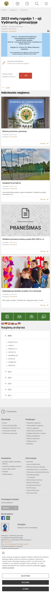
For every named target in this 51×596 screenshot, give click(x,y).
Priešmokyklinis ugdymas (35, 425)
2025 (10, 372)
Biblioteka (30, 444)
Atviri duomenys (32, 493)
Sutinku (25, 589)
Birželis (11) (12, 349)
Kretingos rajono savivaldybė (27, 527)
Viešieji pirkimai (7, 474)
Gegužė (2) (12, 352)
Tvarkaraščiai (11, 411)
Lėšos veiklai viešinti (9, 469)
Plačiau (43, 143)
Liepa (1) (11, 345)
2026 (10, 336)
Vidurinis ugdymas (33, 428)
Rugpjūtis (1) (13, 342)
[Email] (8, 518)
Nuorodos (30, 462)
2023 (10, 384)
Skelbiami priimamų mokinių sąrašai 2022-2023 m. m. (23, 239)
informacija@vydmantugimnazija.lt (16, 544)
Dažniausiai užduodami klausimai (38, 472)
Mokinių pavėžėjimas (33, 436)
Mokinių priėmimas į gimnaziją (14, 131)
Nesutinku (25, 582)
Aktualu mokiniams (33, 482)
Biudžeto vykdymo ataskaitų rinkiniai (11, 463)
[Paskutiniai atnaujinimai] (27, 3)
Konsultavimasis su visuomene (37, 469)
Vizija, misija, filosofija (9, 425)
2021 (10, 395)
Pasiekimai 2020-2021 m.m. (11, 428)
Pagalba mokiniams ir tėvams (36, 433)
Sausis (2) (11, 365)
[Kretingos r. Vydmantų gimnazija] (6, 3)
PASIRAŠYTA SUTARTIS (11, 183)
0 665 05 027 (8, 542)
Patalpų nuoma (32, 441)
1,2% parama (31, 477)
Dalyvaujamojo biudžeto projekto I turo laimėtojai (21, 291)
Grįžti (8, 88)
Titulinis (4, 10)
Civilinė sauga (31, 488)
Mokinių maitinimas (33, 438)
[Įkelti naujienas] (17, 3)
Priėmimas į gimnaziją (9, 433)
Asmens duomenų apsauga (36, 467)
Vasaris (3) (12, 362)
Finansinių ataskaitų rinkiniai (11, 466)
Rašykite (6, 508)
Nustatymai (25, 576)
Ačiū (24, 76)
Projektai (5, 472)
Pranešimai (24, 10)
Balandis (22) (13, 355)
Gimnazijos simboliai (9, 431)
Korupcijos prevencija (34, 485)
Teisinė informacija (33, 490)
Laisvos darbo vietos (33, 464)
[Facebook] (3, 518)
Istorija (4, 423)
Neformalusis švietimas (34, 431)
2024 (10, 378)
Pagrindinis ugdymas (34, 423)
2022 (10, 390)
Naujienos (13, 10)
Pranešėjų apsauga (33, 475)
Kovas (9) (11, 359)
